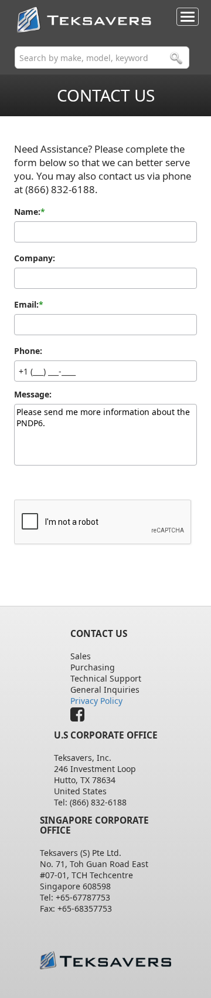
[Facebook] (80, 717)
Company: (34, 258)
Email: (26, 304)
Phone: (28, 351)
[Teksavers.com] (105, 960)
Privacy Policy (96, 700)
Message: (33, 394)
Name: (27, 212)
